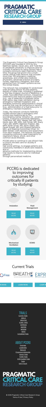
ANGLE (23, 318)
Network (23, 350)
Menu (24, 22)
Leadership (23, 348)
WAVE (23, 332)
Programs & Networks (23, 352)
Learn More (26, 285)
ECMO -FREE (23, 323)
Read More (13, 214)
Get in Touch (23, 364)
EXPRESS (23, 325)
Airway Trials (23, 354)
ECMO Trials (23, 357)
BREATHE (23, 320)
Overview (23, 345)
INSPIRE (23, 327)
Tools (23, 361)
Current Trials (23, 316)
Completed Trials (22, 334)
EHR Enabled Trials (23, 359)
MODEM (23, 329)
